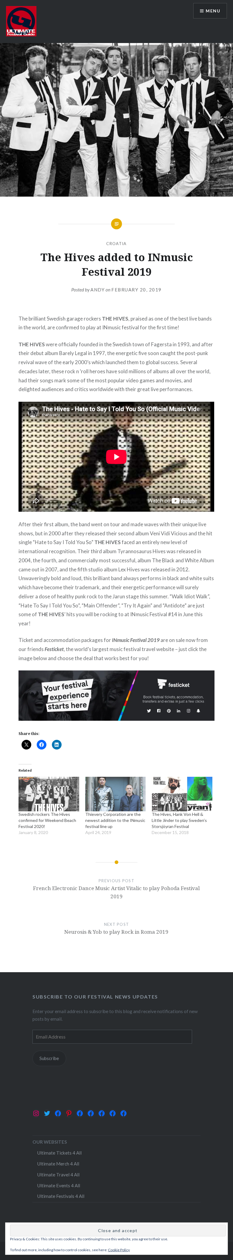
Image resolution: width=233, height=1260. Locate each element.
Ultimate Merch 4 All (58, 1163)
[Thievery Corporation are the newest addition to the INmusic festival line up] (115, 794)
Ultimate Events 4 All (58, 1185)
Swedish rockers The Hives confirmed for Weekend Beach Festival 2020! (47, 820)
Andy (97, 289)
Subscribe (49, 1058)
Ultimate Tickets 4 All (59, 1152)
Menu (213, 10)
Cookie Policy (119, 1250)
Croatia (116, 243)
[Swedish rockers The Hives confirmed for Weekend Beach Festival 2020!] (49, 794)
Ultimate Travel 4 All (58, 1174)
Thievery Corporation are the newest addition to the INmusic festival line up (115, 820)
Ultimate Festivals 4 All (60, 1196)
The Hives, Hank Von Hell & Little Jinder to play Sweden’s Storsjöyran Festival (179, 820)
